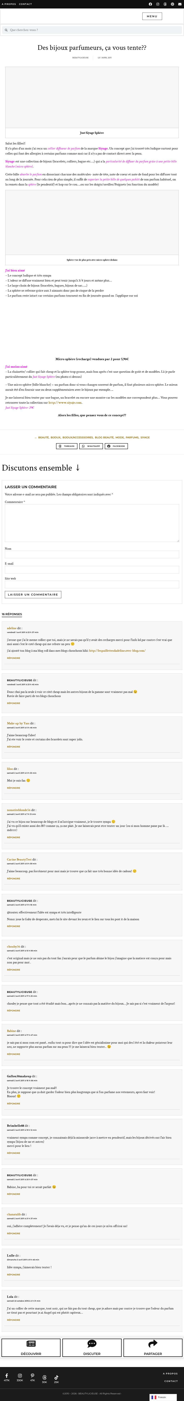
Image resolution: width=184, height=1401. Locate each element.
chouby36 (13, 946)
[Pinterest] (172, 4)
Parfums (132, 437)
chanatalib (14, 1214)
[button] (66, 446)
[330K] (20, 1375)
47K (32, 1380)
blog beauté (104, 437)
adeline (12, 628)
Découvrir (31, 1354)
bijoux (56, 437)
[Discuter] (92, 1343)
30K (44, 1382)
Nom (8, 548)
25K (56, 1382)
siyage (145, 437)
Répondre (13, 658)
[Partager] (152, 1343)
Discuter (91, 1354)
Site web (10, 578)
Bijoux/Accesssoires (78, 437)
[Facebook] (150, 4)
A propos (9, 4)
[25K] (56, 1377)
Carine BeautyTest (19, 859)
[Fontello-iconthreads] (165, 4)
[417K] (6, 1375)
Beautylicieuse (19, 680)
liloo (10, 769)
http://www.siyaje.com (65, 402)
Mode (120, 437)
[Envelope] (180, 4)
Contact (171, 1381)
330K (20, 1380)
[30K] (44, 1377)
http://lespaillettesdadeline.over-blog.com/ (117, 651)
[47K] (32, 1375)
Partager (153, 1354)
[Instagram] (158, 4)
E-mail (9, 563)
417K (7, 1380)
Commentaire (15, 502)
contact (25, 4)
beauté (43, 437)
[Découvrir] (31, 1343)
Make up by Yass (18, 723)
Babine (11, 1031)
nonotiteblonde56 (19, 810)
